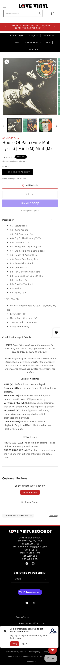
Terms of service (13, 656)
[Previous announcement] (5, 26)
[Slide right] (56, 126)
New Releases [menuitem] (16, 36)
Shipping (5, 161)
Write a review (30, 492)
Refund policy (34, 652)
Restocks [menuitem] (33, 36)
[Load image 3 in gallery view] (45, 125)
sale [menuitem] (48, 42)
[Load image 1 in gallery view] (14, 125)
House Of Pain (10, 138)
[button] (8, 6)
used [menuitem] (17, 42)
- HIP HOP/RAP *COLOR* (19, 172)
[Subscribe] (45, 578)
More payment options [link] (30, 210)
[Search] (39, 13)
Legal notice (31, 661)
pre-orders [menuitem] (48, 36)
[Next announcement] (54, 26)
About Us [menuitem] (33, 49)
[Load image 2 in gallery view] (30, 125)
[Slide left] (3, 126)
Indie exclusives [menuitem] (32, 42)
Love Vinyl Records (18, 652)
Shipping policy (29, 656)
